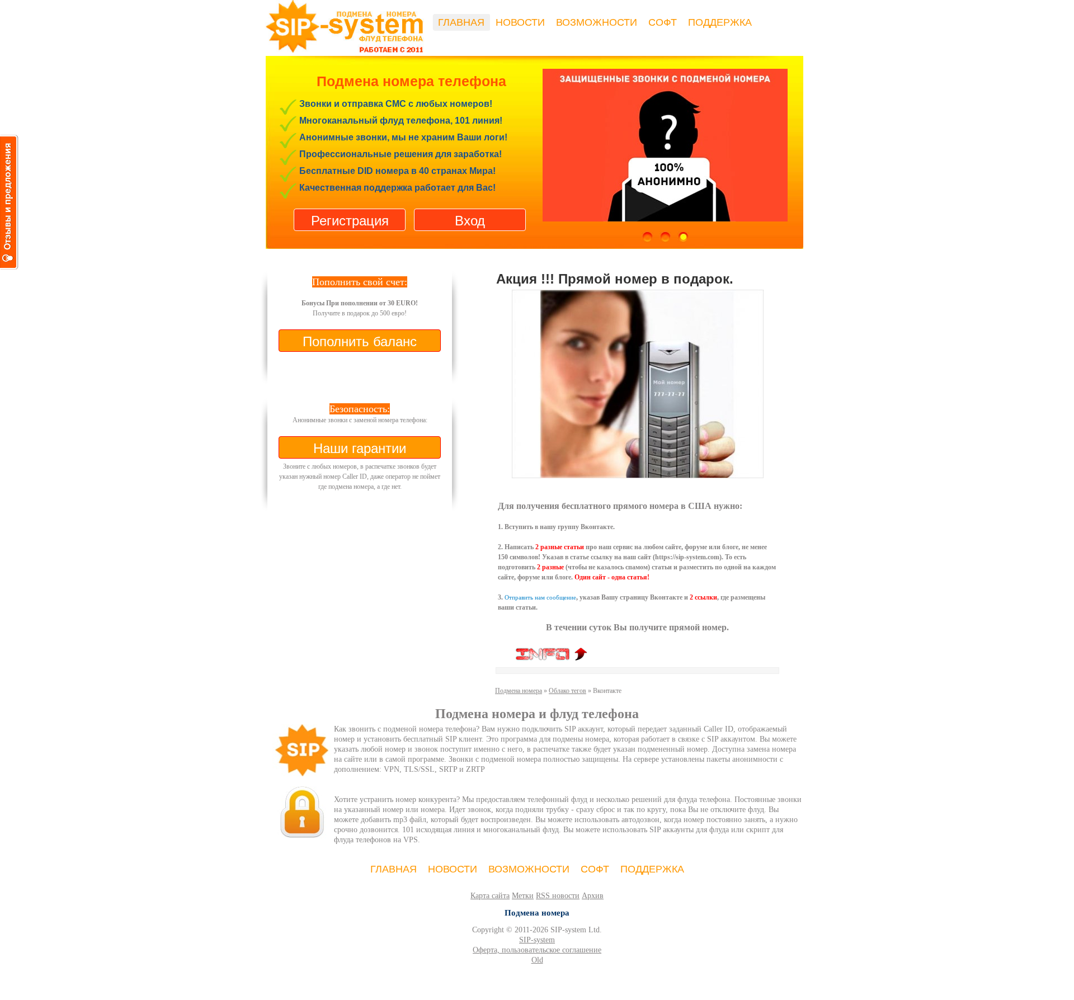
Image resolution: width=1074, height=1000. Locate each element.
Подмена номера (518, 691)
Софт (662, 22)
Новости (520, 22)
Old (537, 960)
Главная (461, 22)
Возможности (596, 22)
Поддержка (720, 22)
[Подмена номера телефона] (665, 145)
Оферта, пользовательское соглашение (537, 950)
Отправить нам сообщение (540, 597)
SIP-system (537, 940)
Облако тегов (567, 691)
